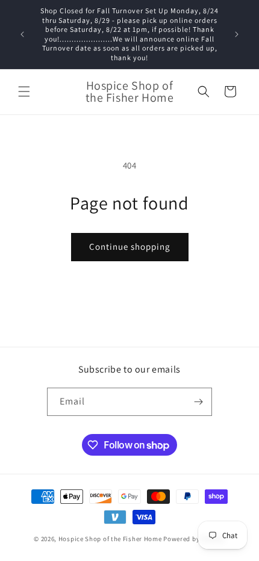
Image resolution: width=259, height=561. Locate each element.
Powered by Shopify (194, 539)
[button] (24, 91)
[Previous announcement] (22, 34)
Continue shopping (129, 246)
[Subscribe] (198, 402)
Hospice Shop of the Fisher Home (110, 539)
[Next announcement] (236, 34)
